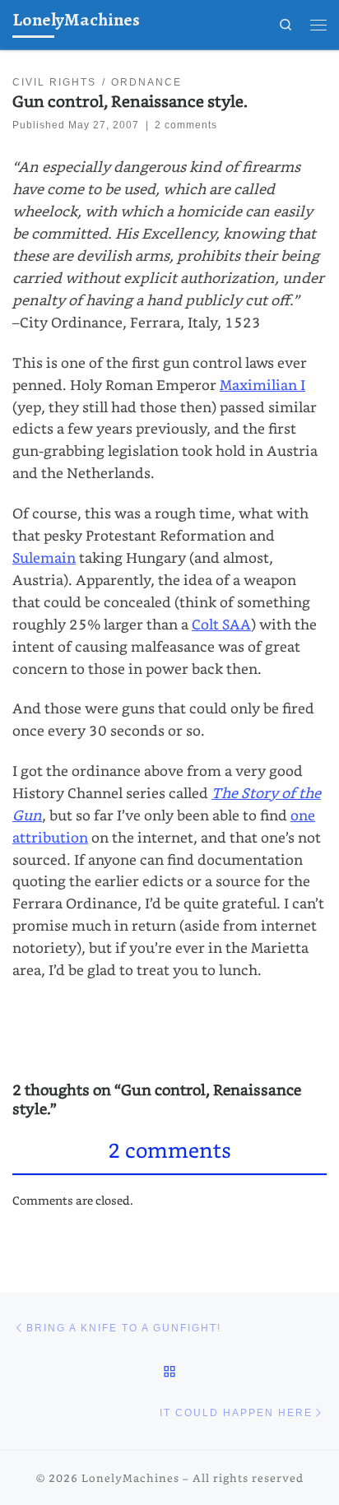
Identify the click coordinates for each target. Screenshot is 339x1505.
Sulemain (44, 557)
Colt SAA (221, 624)
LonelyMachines (130, 1477)
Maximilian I (262, 384)
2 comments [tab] (169, 1150)
